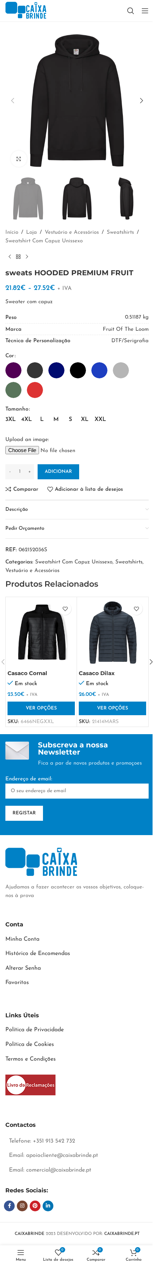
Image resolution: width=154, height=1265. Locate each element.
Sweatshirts (120, 232)
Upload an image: (27, 439)
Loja (31, 232)
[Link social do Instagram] (22, 1206)
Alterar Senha (23, 968)
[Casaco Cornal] (41, 632)
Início (11, 232)
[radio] (13, 370)
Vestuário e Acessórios (72, 232)
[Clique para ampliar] (19, 159)
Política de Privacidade (34, 1030)
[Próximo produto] (27, 257)
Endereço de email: (28, 779)
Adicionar (58, 471)
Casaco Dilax (97, 673)
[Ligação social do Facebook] (9, 1206)
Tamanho (16, 409)
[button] (12, 100)
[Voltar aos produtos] (18, 257)
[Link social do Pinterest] (35, 1206)
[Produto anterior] (9, 257)
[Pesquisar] (131, 11)
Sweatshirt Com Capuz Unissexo (44, 241)
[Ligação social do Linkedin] (48, 1206)
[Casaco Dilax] (112, 632)
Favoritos (17, 982)
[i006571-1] (30, 1085)
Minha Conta (22, 939)
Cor (9, 356)
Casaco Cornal (27, 673)
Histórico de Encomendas (37, 953)
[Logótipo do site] (25, 10)
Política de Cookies (29, 1044)
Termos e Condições (30, 1059)
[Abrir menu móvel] (145, 11)
